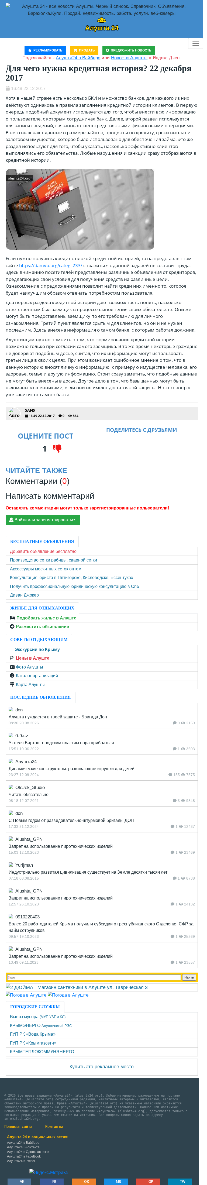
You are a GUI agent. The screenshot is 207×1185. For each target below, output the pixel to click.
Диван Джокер (24, 595)
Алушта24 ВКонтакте (23, 1147)
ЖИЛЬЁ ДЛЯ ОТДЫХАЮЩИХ (42, 608)
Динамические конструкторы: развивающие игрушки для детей (71, 768)
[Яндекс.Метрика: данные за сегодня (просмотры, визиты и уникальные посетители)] (48, 1172)
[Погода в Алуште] (26, 994)
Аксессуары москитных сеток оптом (45, 569)
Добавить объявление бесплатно (43, 551)
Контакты (54, 1126)
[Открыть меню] (195, 43)
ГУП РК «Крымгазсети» (33, 1043)
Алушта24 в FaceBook (24, 1156)
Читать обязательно (29, 794)
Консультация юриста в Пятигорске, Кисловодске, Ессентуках (71, 577)
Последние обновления (40, 697)
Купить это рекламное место (102, 1066)
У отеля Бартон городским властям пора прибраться (61, 742)
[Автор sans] (14, 413)
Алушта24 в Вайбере (23, 1143)
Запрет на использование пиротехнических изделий (61, 846)
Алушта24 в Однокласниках (28, 1152)
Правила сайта (18, 1126)
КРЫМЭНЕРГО (41, 1025)
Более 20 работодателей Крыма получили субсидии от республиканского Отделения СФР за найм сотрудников (101, 927)
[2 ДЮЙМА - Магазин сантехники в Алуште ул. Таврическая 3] (77, 987)
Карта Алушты (30, 684)
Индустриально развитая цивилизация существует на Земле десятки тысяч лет (88, 872)
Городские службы (35, 1006)
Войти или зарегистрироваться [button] (45, 520)
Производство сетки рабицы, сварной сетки (53, 560)
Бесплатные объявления (42, 541)
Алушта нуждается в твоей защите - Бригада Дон (58, 717)
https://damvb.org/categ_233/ (50, 265)
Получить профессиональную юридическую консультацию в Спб (74, 586)
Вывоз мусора (37, 1016)
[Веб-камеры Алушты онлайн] (68, 994)
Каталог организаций (37, 675)
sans (30, 410)
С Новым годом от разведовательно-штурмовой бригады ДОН (71, 820)
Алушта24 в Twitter (21, 1161)
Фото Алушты (29, 667)
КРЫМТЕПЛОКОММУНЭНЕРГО (42, 1051)
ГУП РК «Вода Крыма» (33, 1034)
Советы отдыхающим (39, 639)
